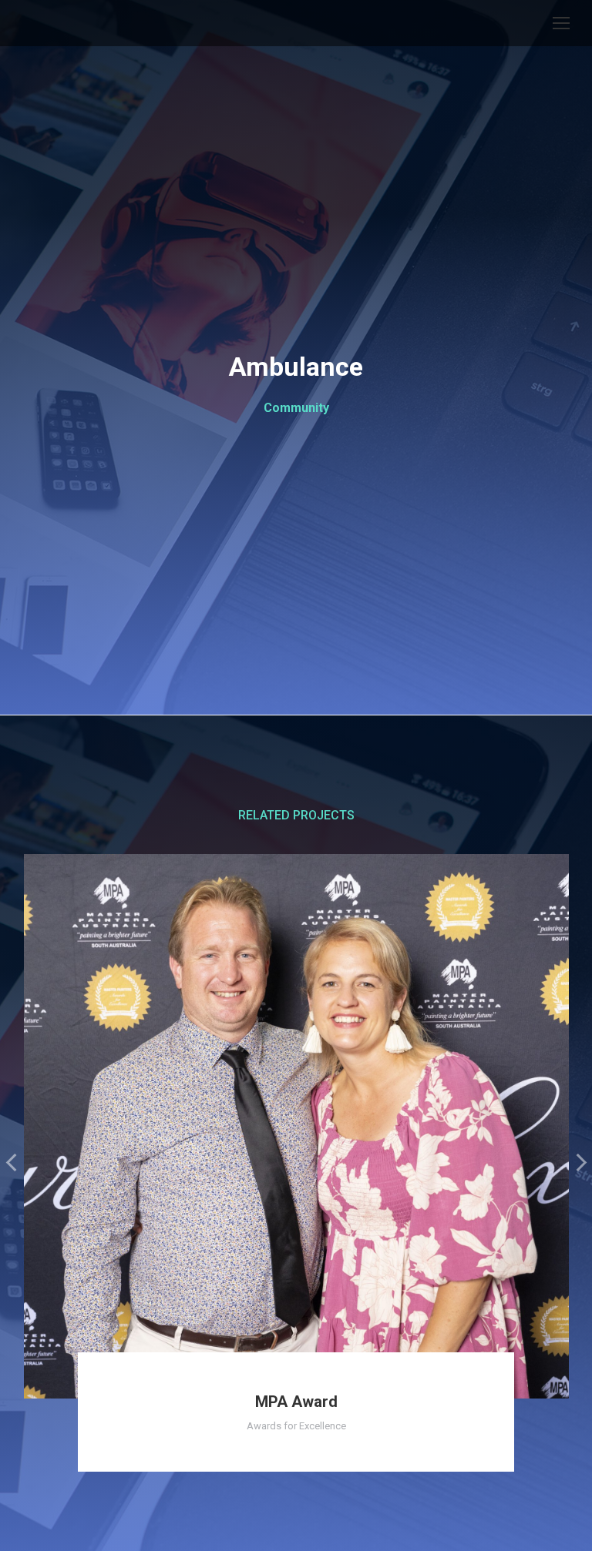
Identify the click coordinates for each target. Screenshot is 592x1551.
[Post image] (296, 1126)
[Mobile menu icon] (561, 23)
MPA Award (296, 1401)
